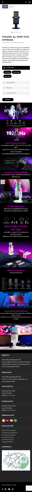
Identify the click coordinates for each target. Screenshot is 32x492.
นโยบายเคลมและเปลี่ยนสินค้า (9, 433)
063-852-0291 (11, 410)
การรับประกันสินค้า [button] (11, 93)
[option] (16, 20)
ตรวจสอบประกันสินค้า (8, 437)
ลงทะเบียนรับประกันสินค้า (8, 435)
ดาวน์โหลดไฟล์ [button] (10, 68)
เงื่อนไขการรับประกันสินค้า (9, 430)
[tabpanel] (16, 21)
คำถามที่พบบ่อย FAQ (7, 439)
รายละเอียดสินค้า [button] (10, 83)
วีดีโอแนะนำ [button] (9, 88)
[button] (29, 2)
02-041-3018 (11, 395)
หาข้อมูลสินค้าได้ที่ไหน (7, 442)
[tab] (5, 6)
